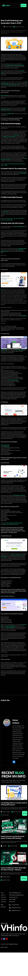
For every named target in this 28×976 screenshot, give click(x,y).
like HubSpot (23, 315)
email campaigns (10, 627)
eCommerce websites (15, 555)
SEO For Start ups (13, 897)
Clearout (3, 289)
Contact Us (3, 901)
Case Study (3, 899)
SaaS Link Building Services (15, 892)
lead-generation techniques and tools (15, 65)
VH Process (3, 897)
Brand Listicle (12, 901)
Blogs (2, 904)
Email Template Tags (13, 380)
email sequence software (19, 495)
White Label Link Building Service (16, 895)
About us (3, 895)
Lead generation (10, 113)
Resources (3, 907)
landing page (22, 173)
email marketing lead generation (11, 84)
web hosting (6, 446)
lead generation (23, 248)
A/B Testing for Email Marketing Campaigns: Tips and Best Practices (11, 523)
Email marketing (5, 95)
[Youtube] (7, 939)
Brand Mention (12, 899)
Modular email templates (9, 136)
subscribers (16, 135)
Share (26, 813)
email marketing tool (19, 350)
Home (2, 892)
